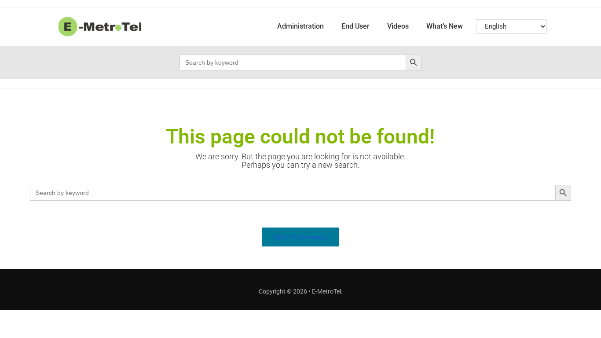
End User (355, 26)
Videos (398, 26)
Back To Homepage (300, 237)
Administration (300, 26)
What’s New (444, 26)
